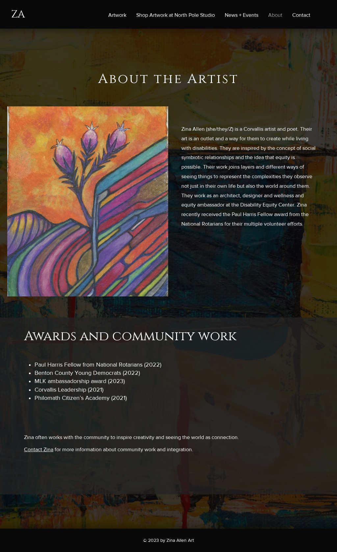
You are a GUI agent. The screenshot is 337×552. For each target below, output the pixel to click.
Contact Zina (38, 449)
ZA (18, 14)
